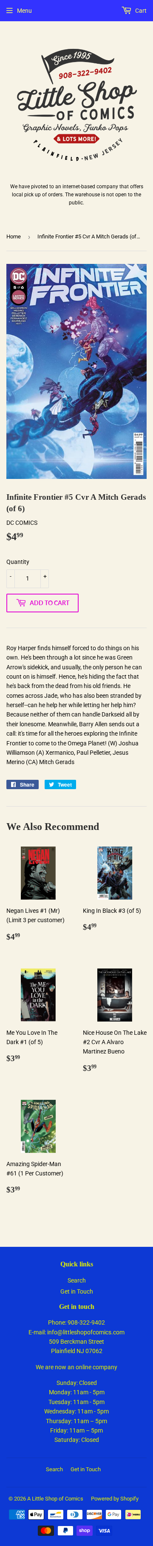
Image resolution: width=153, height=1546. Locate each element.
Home (13, 236)
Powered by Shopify (115, 1498)
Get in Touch (76, 1291)
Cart (140, 10)
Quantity (17, 561)
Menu (24, 10)
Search (77, 1280)
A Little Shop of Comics (55, 1498)
